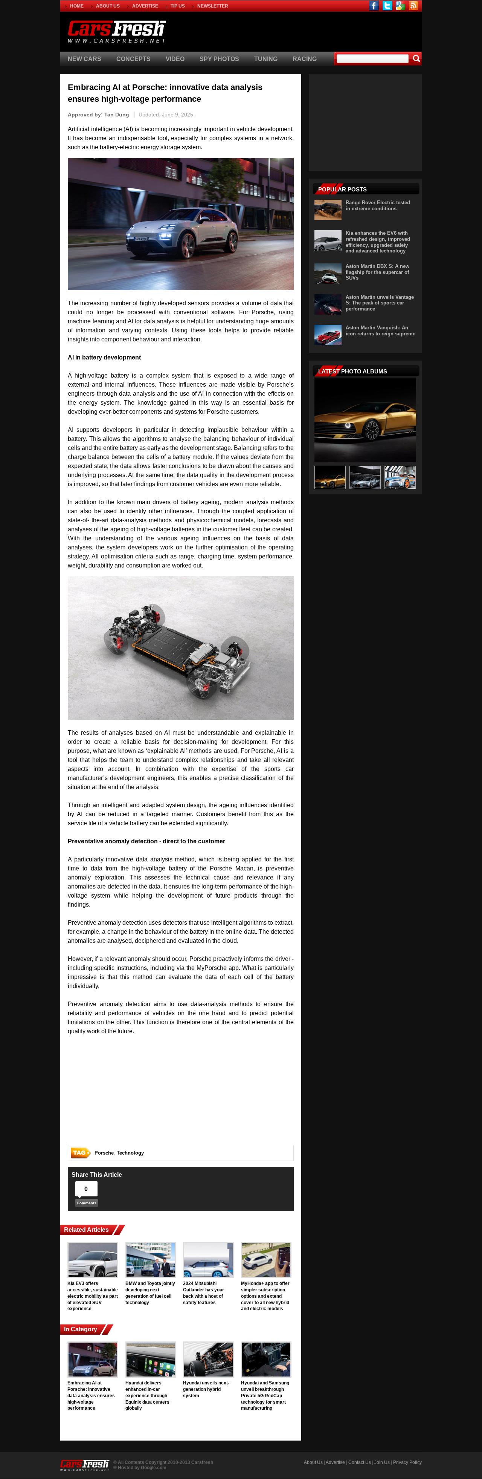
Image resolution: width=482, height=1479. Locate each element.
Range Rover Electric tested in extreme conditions (378, 205)
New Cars (84, 59)
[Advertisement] (333, 30)
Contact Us (359, 1462)
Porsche (104, 1153)
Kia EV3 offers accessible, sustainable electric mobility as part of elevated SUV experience (92, 1296)
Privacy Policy (407, 1462)
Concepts (133, 59)
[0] (86, 1205)
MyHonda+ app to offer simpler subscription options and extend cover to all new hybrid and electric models (265, 1296)
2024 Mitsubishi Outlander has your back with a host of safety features (203, 1293)
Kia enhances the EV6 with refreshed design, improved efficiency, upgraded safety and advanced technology (378, 242)
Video (175, 59)
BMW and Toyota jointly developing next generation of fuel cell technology (150, 1293)
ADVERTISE (145, 6)
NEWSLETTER (212, 6)
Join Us (382, 1462)
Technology (130, 1153)
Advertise (335, 1462)
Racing (305, 59)
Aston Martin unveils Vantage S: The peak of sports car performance (380, 303)
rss (414, 6)
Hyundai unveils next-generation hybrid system (206, 1389)
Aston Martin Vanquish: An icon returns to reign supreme (380, 330)
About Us (313, 1462)
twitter (387, 6)
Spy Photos (219, 59)
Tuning (266, 59)
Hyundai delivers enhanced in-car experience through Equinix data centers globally (147, 1395)
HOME (77, 6)
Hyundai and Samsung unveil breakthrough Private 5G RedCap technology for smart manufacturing (265, 1395)
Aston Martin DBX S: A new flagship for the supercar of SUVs (377, 272)
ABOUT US (108, 6)
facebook (374, 6)
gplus (400, 6)
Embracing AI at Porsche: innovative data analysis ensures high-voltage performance (91, 1395)
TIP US (178, 6)
